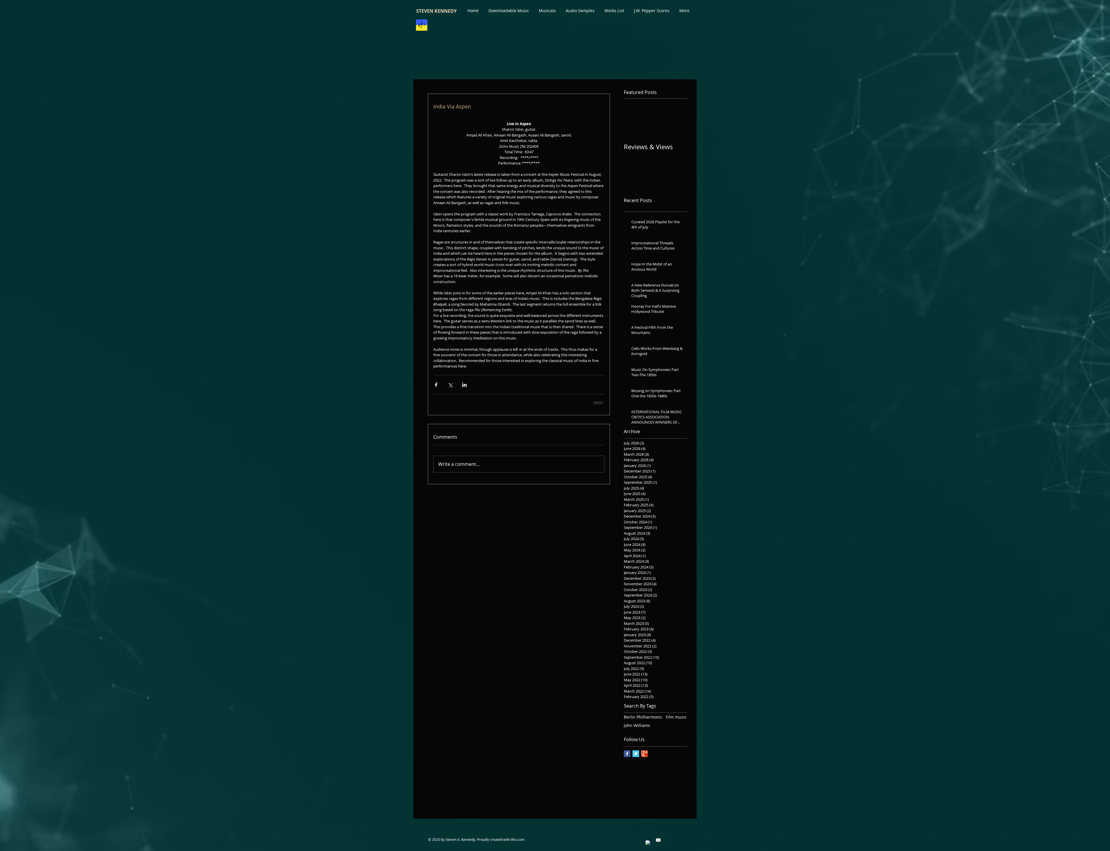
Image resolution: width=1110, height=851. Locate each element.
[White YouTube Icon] (658, 840)
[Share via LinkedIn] (464, 384)
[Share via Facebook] (436, 384)
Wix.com (517, 839)
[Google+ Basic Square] (644, 753)
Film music (676, 717)
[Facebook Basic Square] (627, 753)
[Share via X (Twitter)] (450, 384)
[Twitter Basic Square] (635, 753)
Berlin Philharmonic (643, 717)
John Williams (637, 725)
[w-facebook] (648, 843)
